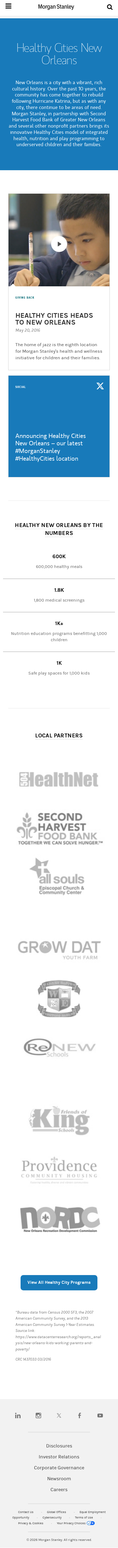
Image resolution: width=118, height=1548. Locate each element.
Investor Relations (59, 1457)
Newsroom (59, 1479)
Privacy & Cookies (31, 1523)
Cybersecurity (52, 1517)
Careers (59, 1490)
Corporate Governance (59, 1468)
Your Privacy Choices (71, 1523)
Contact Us (26, 1512)
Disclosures (59, 1446)
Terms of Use (84, 1517)
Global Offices (57, 1512)
